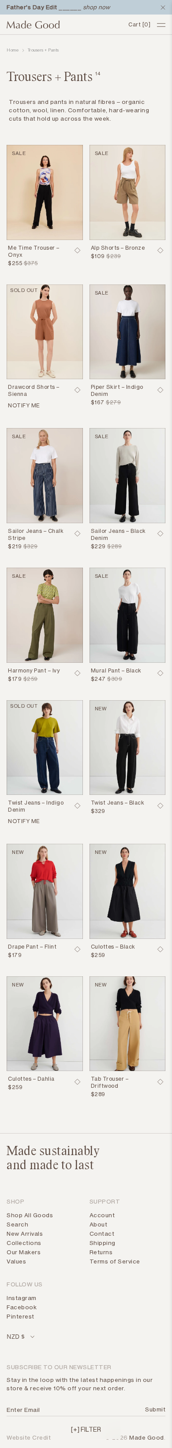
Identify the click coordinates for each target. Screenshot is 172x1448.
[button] (86, 1429)
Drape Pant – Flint (32, 946)
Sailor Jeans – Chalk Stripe (36, 534)
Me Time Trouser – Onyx (34, 251)
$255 (15, 263)
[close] (161, 7)
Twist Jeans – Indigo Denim (36, 806)
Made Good (146, 1437)
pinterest (20, 1316)
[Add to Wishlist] (77, 250)
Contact (102, 1233)
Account (102, 1215)
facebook (22, 1307)
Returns (101, 1252)
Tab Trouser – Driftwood (110, 1082)
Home (13, 50)
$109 (98, 256)
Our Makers (24, 1252)
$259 (98, 955)
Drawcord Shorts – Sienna (34, 390)
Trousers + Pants (43, 50)
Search (17, 1224)
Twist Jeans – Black (118, 802)
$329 (98, 811)
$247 (98, 679)
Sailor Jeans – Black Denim (118, 534)
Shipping (103, 1242)
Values (16, 1261)
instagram (22, 1297)
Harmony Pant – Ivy (34, 670)
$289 (98, 1094)
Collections (24, 1242)
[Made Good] (64, 24)
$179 (15, 679)
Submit (153, 1409)
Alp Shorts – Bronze (118, 247)
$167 (98, 402)
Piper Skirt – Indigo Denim (117, 390)
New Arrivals (25, 1233)
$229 (98, 546)
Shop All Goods (30, 1215)
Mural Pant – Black (116, 670)
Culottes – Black (113, 946)
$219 (15, 546)
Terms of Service (115, 1261)
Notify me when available (40, 406)
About (99, 1224)
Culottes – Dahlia (31, 1078)
